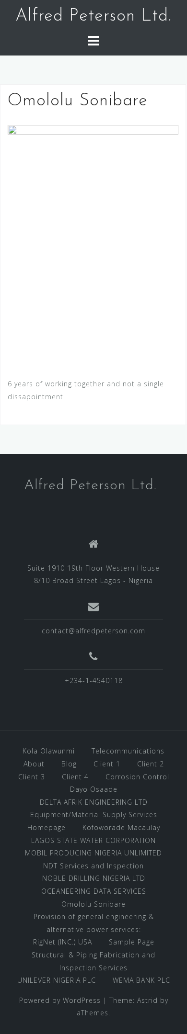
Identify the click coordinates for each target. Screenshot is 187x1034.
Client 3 (31, 776)
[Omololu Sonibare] (93, 243)
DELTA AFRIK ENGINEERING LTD (94, 802)
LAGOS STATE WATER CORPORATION (93, 840)
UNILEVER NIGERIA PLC (56, 980)
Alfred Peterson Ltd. (93, 16)
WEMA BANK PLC (141, 980)
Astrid (147, 1000)
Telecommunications (128, 750)
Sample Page (131, 941)
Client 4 (75, 776)
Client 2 (150, 763)
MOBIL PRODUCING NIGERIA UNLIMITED (93, 852)
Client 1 (107, 763)
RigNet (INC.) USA (62, 941)
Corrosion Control (137, 776)
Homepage (46, 827)
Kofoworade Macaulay (121, 827)
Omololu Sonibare (93, 904)
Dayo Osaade (93, 789)
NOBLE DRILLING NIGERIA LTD (93, 878)
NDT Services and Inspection (93, 865)
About (34, 763)
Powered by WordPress (60, 1000)
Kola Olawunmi (49, 750)
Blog (69, 763)
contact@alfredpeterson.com (93, 630)
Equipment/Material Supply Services (93, 814)
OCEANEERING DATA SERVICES (93, 891)
